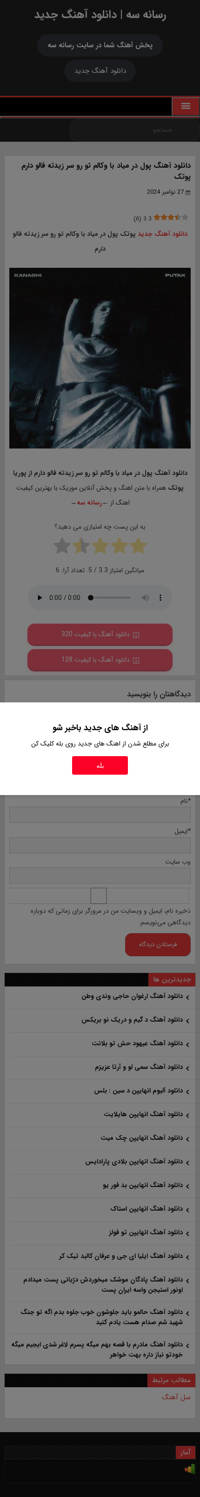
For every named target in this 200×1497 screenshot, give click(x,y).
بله (100, 765)
